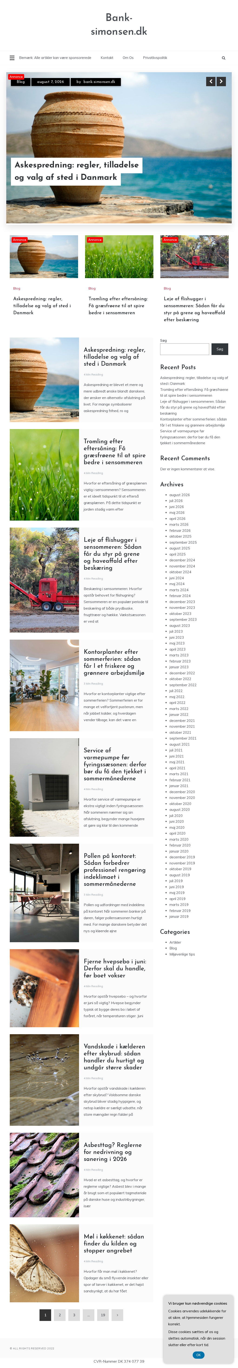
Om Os (128, 57)
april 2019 (177, 898)
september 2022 (183, 684)
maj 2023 (177, 643)
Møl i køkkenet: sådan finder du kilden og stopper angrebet (114, 1243)
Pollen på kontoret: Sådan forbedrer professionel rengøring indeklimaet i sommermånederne (115, 870)
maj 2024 (177, 583)
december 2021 (182, 720)
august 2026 (179, 494)
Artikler (175, 941)
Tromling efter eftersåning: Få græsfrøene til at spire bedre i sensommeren (73, 165)
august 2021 (179, 743)
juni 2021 (176, 755)
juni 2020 (176, 821)
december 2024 (182, 559)
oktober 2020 (180, 803)
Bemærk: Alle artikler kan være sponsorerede (55, 57)
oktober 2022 (180, 678)
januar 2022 (178, 714)
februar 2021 (180, 779)
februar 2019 (180, 910)
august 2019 (179, 874)
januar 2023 (178, 666)
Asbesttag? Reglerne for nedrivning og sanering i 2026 (113, 1152)
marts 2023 (178, 654)
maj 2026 (177, 512)
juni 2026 (176, 506)
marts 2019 (178, 904)
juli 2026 (176, 500)
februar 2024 (180, 595)
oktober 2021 (180, 732)
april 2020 (177, 833)
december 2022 (182, 672)
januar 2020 (178, 850)
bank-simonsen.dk (99, 82)
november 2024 (182, 565)
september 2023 (183, 619)
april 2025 (177, 553)
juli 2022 (176, 690)
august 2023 (179, 625)
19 (103, 1314)
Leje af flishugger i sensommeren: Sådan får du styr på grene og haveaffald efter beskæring (113, 553)
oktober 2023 (180, 613)
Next (221, 81)
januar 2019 (178, 916)
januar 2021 (178, 785)
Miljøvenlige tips (182, 953)
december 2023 (182, 601)
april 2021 (177, 767)
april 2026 (177, 518)
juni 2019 (176, 886)
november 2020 (182, 797)
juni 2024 (176, 577)
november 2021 (182, 726)
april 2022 (177, 702)
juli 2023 (176, 631)
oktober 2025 (180, 536)
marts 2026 (178, 524)
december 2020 (182, 791)
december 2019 (182, 856)
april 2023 (177, 648)
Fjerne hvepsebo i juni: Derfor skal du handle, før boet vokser (115, 968)
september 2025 (183, 541)
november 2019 (182, 862)
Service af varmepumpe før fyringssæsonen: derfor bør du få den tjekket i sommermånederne (115, 764)
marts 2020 (178, 838)
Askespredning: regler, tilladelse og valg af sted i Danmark (42, 305)
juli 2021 (176, 749)
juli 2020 (176, 815)
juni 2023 (176, 637)
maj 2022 (177, 696)
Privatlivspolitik (155, 57)
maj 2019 (177, 892)
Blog (21, 82)
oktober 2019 (180, 868)
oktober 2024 (180, 571)
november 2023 (182, 607)
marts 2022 (178, 708)
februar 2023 (180, 660)
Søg (163, 340)
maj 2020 (177, 827)
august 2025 (179, 548)
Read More (213, 165)
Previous (210, 81)
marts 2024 (178, 589)
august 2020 (179, 809)
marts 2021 (178, 773)
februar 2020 (180, 845)
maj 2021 (177, 761)
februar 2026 (180, 530)
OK (198, 1355)
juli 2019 (176, 880)
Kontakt (107, 57)
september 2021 (183, 738)
